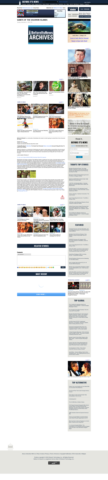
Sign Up (88, 2)
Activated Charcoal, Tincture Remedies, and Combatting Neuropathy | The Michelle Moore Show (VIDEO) (79, 230)
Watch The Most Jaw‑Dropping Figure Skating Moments (24, 131)
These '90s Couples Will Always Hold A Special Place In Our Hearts (56, 131)
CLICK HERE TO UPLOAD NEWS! (84, 16)
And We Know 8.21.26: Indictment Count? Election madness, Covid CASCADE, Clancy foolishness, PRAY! (79, 189)
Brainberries (20, 114)
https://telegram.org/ (85, 126)
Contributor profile (29, 15)
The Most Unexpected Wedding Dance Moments (40, 131)
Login (85, 2)
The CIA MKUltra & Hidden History (76, 402)
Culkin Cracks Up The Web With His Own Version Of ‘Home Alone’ (78, 78)
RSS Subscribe (76, 453)
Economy (29, 4)
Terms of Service (54, 453)
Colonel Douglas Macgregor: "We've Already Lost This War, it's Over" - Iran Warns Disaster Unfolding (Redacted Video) (79, 333)
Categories (86, 4)
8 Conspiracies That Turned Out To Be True (78, 63)
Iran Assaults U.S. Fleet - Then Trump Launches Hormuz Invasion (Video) (77, 348)
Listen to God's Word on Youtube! (79, 38)
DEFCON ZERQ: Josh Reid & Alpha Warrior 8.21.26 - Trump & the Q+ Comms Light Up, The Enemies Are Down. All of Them (79, 250)
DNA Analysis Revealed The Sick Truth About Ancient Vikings (79, 107)
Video (68, 4)
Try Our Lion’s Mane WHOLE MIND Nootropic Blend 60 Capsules (31, 157)
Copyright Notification (65, 453)
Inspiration (60, 4)
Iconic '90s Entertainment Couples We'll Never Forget (79, 376)
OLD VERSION (84, 9)
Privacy (47, 453)
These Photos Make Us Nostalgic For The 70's (55, 235)
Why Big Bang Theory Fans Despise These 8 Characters (24, 117)
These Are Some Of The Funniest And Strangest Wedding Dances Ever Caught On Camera (73, 293)
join (23, 141)
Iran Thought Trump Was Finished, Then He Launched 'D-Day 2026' (78, 310)
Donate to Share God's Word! (79, 41)
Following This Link (22, 190)
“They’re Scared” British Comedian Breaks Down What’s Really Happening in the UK (78, 417)
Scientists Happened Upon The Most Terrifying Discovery (40, 117)
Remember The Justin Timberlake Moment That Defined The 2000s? (41, 220)
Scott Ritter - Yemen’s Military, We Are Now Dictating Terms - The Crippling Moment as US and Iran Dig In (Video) (79, 353)
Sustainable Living (54, 4)
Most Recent (76, 4)
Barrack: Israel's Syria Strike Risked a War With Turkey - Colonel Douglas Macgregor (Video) (78, 338)
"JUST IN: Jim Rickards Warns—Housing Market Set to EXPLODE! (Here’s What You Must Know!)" (78, 184)
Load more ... (41, 294)
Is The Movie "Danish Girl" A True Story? (78, 92)
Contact (42, 453)
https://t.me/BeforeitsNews (74, 130)
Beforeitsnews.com (27, 8)
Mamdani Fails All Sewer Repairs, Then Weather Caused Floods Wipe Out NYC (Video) (78, 235)
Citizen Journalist (47, 146)
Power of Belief (46, 4)
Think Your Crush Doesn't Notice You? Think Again (55, 117)
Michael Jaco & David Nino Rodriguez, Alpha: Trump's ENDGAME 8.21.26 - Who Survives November (79, 268)
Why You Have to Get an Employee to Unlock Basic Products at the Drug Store (79, 422)
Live (65, 4)
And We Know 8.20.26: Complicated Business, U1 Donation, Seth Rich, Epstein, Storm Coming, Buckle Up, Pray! (78, 322)
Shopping (82, 4)
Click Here (28, 146)
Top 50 (71, 4)
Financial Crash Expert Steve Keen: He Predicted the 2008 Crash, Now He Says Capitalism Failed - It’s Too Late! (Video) (78, 328)
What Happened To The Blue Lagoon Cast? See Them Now (57, 220)
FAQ (38, 453)
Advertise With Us (31, 453)
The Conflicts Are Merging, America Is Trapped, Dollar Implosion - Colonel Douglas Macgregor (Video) (79, 214)
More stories (35, 15)
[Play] (79, 26)
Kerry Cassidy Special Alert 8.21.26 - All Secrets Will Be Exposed (78, 263)
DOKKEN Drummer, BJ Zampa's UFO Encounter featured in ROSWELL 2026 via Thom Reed (78, 240)
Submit (79, 157)
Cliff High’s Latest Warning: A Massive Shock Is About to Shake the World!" (79, 203)
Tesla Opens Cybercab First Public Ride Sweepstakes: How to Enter (78, 395)
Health (33, 4)
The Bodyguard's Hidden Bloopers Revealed (23, 220)
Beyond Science (38, 4)
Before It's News (30, 1)
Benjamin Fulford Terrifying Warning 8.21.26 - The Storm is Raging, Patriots (79, 175)
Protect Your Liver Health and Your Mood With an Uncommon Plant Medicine (79, 387)
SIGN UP (73, 146)
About (23, 453)
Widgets (84, 453)
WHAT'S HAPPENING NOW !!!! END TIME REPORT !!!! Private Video (78, 180)
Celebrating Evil (72, 399)
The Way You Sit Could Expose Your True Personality (84, 292)
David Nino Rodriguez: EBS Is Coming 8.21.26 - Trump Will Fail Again (77, 255)
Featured (24, 4)
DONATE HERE (73, 9)
